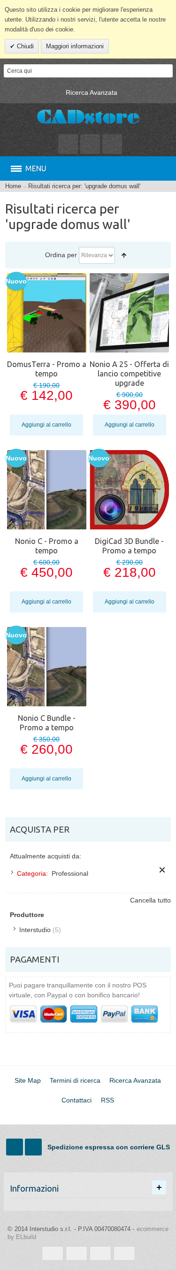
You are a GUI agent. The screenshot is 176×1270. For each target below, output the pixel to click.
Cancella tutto (150, 900)
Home (13, 186)
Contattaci (76, 1100)
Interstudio (35, 929)
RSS (107, 1100)
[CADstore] (88, 117)
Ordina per (61, 255)
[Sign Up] (112, 144)
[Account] (68, 144)
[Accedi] (90, 144)
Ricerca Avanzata (91, 92)
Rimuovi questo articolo (162, 870)
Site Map (28, 1080)
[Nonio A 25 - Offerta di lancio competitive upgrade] (129, 312)
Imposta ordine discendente (124, 255)
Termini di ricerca (75, 1080)
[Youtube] (34, 1147)
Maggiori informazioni (75, 46)
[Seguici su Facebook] (15, 1147)
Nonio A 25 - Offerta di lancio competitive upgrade (129, 373)
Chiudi (24, 46)
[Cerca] (166, 70)
